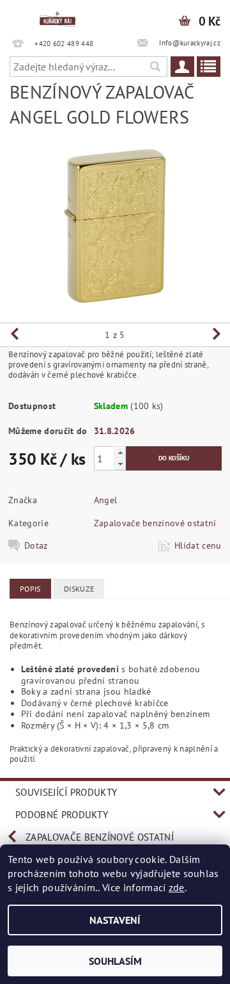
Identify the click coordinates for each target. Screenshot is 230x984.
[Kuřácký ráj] (57, 16)
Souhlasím (115, 961)
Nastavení (115, 920)
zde (177, 887)
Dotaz (36, 545)
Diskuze (79, 588)
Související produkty (66, 792)
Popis (30, 588)
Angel (106, 500)
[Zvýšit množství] (120, 452)
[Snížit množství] (120, 464)
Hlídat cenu (198, 545)
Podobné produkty (61, 815)
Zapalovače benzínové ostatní (155, 523)
